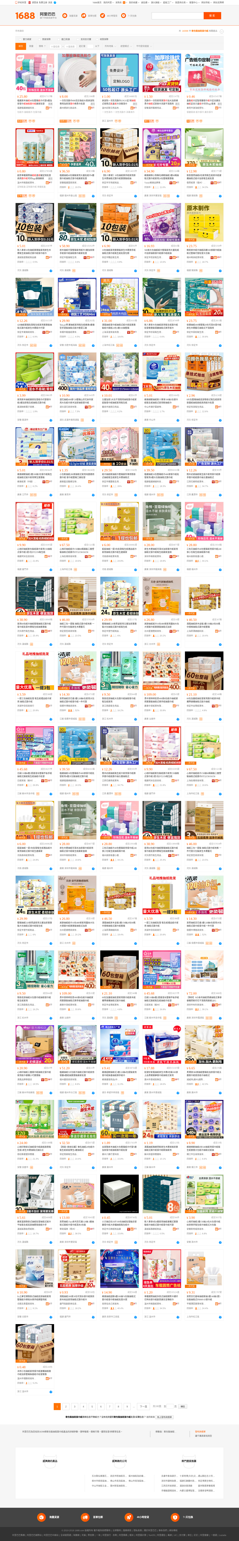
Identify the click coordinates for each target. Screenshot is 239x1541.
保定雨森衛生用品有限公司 (69, 1154)
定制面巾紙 (31, 187)
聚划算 (91, 1535)
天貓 (84, 1535)
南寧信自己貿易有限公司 (111, 1304)
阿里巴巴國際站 (34, 1535)
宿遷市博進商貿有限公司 (69, 706)
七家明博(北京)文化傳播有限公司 (195, 1476)
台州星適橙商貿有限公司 (154, 631)
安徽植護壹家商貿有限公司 (69, 183)
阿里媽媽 (123, 1535)
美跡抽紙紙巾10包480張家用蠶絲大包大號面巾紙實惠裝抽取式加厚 (161, 625)
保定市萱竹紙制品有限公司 (111, 631)
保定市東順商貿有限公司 (27, 332)
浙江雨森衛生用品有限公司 (111, 706)
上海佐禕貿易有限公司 (69, 556)
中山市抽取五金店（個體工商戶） (107, 1486)
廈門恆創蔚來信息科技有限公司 (69, 1304)
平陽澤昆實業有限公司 (196, 1304)
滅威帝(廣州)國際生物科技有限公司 (196, 1079)
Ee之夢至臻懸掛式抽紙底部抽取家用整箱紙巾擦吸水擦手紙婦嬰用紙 (34, 1298)
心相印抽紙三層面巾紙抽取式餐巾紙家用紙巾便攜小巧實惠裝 (34, 1074)
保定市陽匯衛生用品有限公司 (111, 481)
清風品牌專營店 (24, 1079)
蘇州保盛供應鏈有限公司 (154, 1154)
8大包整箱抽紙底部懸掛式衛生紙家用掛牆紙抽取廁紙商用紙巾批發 (204, 401)
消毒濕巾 (130, 112)
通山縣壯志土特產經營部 (209, 1476)
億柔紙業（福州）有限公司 (196, 183)
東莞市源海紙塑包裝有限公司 (196, 108)
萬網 (170, 1535)
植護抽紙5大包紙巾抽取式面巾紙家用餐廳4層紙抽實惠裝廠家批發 (77, 1074)
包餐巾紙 (37, 112)
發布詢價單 (200, 1432)
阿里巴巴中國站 (51, 1535)
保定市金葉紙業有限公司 (196, 706)
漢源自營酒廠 (186, 1486)
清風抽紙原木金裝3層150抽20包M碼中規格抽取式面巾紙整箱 (203, 625)
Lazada (222, 1535)
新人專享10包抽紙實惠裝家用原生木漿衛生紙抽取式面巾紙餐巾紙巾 (34, 251)
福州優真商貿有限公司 (69, 1079)
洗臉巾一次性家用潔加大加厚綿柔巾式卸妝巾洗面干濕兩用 (161, 102)
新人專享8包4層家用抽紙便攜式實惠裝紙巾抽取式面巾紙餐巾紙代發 (161, 1223)
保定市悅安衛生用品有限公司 (154, 257)
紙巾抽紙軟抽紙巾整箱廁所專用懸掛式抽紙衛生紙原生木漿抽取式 (119, 476)
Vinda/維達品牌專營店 (154, 183)
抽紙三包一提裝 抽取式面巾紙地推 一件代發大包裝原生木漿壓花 (77, 625)
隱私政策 (137, 1530)
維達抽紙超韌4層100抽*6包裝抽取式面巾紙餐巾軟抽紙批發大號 (119, 1298)
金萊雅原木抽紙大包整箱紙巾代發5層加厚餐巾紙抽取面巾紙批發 (119, 1148)
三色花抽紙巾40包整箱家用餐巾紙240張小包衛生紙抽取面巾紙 (204, 550)
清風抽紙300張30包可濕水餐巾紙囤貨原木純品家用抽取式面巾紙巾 (77, 1298)
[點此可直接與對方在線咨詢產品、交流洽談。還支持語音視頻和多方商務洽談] (93, 196)
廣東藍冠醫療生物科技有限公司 (69, 481)
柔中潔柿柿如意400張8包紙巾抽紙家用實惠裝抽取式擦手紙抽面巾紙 (161, 700)
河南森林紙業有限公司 (111, 556)
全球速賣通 (66, 1535)
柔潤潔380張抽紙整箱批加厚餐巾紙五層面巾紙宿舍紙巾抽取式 (204, 1074)
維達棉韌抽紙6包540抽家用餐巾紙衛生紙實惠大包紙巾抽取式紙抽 (203, 1148)
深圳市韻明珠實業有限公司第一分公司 (179, 1481)
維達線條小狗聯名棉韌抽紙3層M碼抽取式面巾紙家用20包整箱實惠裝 (161, 177)
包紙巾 (20, 112)
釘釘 (196, 1535)
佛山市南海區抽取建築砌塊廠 (124, 1481)
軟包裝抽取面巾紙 (172, 1432)
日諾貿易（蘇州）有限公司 (27, 780)
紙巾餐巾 (200, 112)
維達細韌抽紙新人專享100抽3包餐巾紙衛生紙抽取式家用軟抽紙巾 (161, 401)
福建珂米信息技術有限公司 (27, 556)
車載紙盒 (41, 187)
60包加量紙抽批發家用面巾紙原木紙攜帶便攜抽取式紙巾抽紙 (203, 700)
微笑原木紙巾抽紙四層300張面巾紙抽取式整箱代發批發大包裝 (204, 251)
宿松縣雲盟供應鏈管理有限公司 (27, 1154)
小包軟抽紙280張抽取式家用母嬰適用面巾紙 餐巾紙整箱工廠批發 (77, 476)
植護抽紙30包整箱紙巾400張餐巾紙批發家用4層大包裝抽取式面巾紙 (161, 476)
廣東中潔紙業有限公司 (154, 706)
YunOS (151, 1535)
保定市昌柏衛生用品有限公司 (196, 332)
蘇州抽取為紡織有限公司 (140, 1476)
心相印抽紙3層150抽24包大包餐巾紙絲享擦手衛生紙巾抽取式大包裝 (203, 1223)
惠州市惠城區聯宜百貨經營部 (154, 1079)
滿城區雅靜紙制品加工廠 (154, 1229)
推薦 (50, 104)
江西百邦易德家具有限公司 (174, 1486)
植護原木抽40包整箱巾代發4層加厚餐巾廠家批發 (34, 102)
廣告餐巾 (209, 112)
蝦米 (131, 1535)
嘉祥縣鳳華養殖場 (206, 1486)
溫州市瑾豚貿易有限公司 (27, 1378)
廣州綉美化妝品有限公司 (69, 108)
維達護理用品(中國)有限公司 (111, 1079)
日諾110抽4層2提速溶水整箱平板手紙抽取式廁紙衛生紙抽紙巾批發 (34, 775)
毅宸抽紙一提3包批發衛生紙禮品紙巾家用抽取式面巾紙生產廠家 (119, 550)
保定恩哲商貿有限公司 (69, 631)
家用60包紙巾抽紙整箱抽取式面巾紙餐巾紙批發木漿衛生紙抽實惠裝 (34, 625)
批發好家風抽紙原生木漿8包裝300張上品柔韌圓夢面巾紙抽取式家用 (161, 1074)
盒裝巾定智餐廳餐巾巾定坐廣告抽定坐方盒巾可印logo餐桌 (203, 102)
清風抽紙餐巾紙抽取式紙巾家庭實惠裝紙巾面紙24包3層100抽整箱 (119, 326)
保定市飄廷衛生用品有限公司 (111, 257)
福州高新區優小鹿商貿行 (196, 556)
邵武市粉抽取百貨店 (119, 1476)
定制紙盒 (21, 187)
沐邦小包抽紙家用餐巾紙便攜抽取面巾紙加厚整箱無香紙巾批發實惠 (34, 1373)
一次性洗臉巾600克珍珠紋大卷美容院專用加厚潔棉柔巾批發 (77, 102)
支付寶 (182, 1535)
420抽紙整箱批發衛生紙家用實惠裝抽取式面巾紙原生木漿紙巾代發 (34, 326)
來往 (190, 1535)
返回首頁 (150, 1417)
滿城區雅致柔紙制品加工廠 (27, 1229)
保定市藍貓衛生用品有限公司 (69, 257)
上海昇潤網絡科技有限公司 (196, 631)
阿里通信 (161, 1535)
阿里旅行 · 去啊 (110, 1535)
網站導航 (173, 1530)
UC (175, 1535)
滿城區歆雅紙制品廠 (26, 257)
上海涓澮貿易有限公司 (111, 332)
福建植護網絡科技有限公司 (27, 108)
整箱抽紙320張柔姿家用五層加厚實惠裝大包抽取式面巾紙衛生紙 (119, 625)
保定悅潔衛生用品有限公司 (196, 407)
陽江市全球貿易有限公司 (196, 1154)
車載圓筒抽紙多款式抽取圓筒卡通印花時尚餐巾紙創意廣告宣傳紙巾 (161, 1298)
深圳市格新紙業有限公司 (154, 556)
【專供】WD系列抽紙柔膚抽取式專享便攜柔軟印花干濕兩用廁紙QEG (204, 999)
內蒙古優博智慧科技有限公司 (193, 1491)
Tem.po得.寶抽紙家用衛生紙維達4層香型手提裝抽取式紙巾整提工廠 (77, 326)
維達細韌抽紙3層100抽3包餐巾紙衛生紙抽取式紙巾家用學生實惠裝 (34, 476)
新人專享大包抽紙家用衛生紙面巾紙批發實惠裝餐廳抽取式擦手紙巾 (161, 326)
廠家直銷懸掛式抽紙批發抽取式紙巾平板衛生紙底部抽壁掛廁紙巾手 (34, 1223)
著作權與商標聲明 (102, 1530)
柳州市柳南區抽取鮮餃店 (103, 1481)
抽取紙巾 (28, 112)
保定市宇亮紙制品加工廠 (111, 183)
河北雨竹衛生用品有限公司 (27, 631)
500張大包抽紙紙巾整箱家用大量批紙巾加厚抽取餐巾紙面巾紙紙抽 (161, 251)
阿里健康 (204, 1535)
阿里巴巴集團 (18, 1535)
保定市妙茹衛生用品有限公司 (154, 332)
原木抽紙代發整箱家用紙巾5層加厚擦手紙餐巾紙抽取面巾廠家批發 (77, 251)
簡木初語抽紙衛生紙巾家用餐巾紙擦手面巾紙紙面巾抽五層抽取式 (203, 476)
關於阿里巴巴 (150, 1530)
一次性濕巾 (107, 112)
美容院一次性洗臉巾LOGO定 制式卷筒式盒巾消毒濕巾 (119, 102)
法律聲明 (117, 1530)
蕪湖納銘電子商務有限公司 (27, 407)
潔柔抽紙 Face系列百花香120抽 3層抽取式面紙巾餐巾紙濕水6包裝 (77, 1223)
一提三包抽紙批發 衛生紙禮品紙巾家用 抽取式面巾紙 (34, 700)
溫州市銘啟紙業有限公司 (27, 183)
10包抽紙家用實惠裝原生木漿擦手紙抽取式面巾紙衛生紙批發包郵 (119, 251)
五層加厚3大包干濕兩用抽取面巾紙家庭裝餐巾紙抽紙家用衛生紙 (119, 401)
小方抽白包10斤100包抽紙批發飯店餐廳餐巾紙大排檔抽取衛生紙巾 (119, 1223)
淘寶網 (76, 1535)
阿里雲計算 (141, 1535)
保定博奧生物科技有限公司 (210, 1481)
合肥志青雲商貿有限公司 (27, 1304)
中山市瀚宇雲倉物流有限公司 (154, 407)
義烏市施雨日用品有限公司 (111, 407)
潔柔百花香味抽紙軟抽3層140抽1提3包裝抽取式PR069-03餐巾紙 (203, 1298)
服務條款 (127, 1530)
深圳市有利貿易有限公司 (196, 1005)
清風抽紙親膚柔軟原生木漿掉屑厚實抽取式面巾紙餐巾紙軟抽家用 (161, 1148)
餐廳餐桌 (191, 112)
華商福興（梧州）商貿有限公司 (69, 1229)
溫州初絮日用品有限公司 (111, 108)
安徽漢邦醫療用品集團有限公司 (154, 108)
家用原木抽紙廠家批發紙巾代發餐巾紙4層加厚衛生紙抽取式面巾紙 (34, 401)
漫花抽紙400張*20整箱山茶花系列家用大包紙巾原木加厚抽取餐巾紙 (76, 401)
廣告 (93, 104)
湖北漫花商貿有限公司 (69, 407)
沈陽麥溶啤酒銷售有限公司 (210, 1491)
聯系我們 (163, 1530)
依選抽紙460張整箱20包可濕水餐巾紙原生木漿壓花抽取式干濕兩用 (204, 326)
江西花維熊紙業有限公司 (196, 481)
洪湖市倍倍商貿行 (25, 706)
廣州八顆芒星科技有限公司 (111, 1154)
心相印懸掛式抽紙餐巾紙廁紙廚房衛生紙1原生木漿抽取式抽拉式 (34, 1148)
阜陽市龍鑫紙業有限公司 (69, 332)
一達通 (214, 1535)
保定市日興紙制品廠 (111, 1229)
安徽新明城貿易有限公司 (196, 1229)
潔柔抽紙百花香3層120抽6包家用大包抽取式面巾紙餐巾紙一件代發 (77, 700)
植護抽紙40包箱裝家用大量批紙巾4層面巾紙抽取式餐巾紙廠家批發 (77, 177)
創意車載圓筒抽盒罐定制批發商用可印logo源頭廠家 (34, 177)
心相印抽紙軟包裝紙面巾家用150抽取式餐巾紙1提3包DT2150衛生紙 (34, 550)
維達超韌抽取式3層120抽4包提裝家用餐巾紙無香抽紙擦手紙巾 (119, 1074)
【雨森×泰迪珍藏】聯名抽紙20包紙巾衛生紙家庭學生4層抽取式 (77, 1148)
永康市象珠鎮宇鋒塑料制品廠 (175, 1476)
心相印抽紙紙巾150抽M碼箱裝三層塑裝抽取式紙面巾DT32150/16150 (77, 550)
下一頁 (143, 1406)
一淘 (98, 1535)
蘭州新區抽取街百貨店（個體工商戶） (128, 1486)
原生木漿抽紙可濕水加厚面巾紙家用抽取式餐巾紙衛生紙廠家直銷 (161, 550)
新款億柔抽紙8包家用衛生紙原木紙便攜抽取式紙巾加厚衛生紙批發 (204, 177)
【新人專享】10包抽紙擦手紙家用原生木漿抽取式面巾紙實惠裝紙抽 (119, 177)
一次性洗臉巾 (119, 112)
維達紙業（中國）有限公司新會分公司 (27, 481)
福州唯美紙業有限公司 (196, 257)
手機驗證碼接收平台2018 (172, 1491)
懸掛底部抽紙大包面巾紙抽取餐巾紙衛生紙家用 (119, 700)
